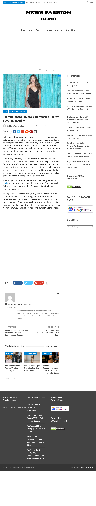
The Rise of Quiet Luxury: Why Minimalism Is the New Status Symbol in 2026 (78, 120)
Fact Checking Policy (33, 2)
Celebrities (70, 30)
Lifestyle (48, 30)
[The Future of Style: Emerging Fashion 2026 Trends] (32, 357)
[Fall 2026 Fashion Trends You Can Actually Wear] (13, 357)
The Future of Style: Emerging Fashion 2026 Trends (36, 429)
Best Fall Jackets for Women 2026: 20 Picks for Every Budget (35, 418)
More (56, 2)
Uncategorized (30, 353)
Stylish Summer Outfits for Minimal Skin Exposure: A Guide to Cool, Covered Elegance (79, 146)
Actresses (59, 30)
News (31, 30)
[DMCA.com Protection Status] (74, 187)
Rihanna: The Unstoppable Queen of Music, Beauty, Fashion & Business (79, 109)
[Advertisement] (48, 50)
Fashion (39, 30)
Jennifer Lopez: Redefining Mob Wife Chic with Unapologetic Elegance (16, 332)
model (5, 183)
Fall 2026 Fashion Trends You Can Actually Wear (33, 407)
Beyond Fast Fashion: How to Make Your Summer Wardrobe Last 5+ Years (78, 164)
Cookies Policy (47, 2)
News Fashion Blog (87, 467)
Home (23, 30)
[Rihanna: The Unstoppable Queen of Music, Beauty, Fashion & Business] (50, 357)
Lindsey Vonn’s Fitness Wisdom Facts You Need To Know (48, 332)
